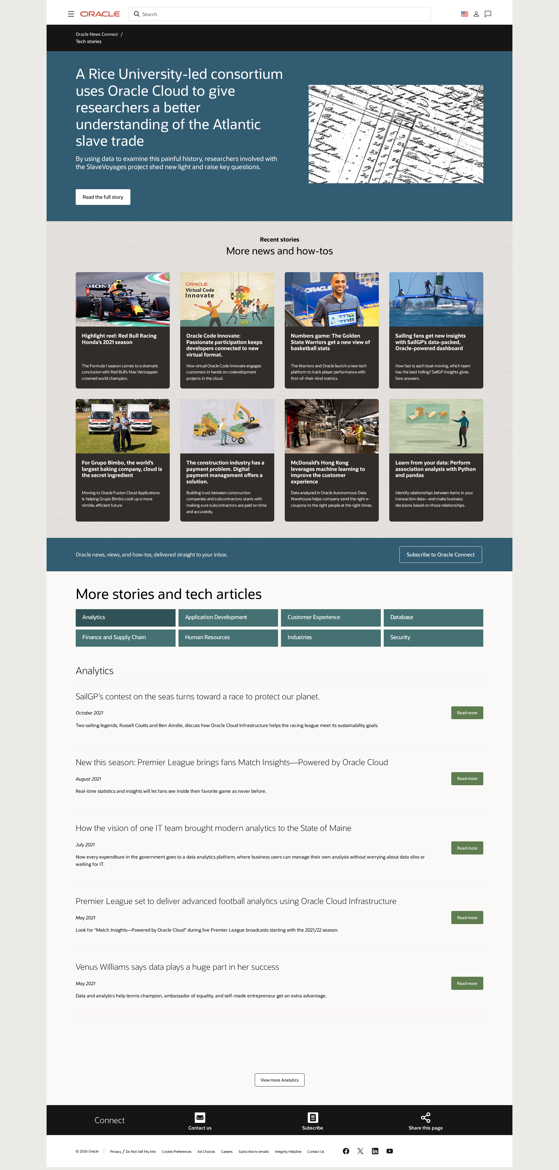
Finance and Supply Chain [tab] (114, 637)
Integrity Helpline (288, 1151)
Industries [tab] (300, 637)
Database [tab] (401, 617)
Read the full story (103, 197)
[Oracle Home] (100, 14)
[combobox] (279, 14)
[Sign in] (476, 13)
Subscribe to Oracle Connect (441, 554)
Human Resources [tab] (207, 637)
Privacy (115, 1151)
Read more (467, 712)
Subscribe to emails (253, 1151)
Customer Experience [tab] (314, 617)
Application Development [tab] (216, 617)
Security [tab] (400, 637)
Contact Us (315, 1151)
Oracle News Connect (97, 34)
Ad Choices (206, 1151)
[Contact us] (487, 13)
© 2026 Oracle (87, 1151)
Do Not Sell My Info (141, 1151)
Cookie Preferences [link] (177, 1151)
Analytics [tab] (93, 617)
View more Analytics (280, 1080)
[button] (71, 13)
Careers (227, 1151)
